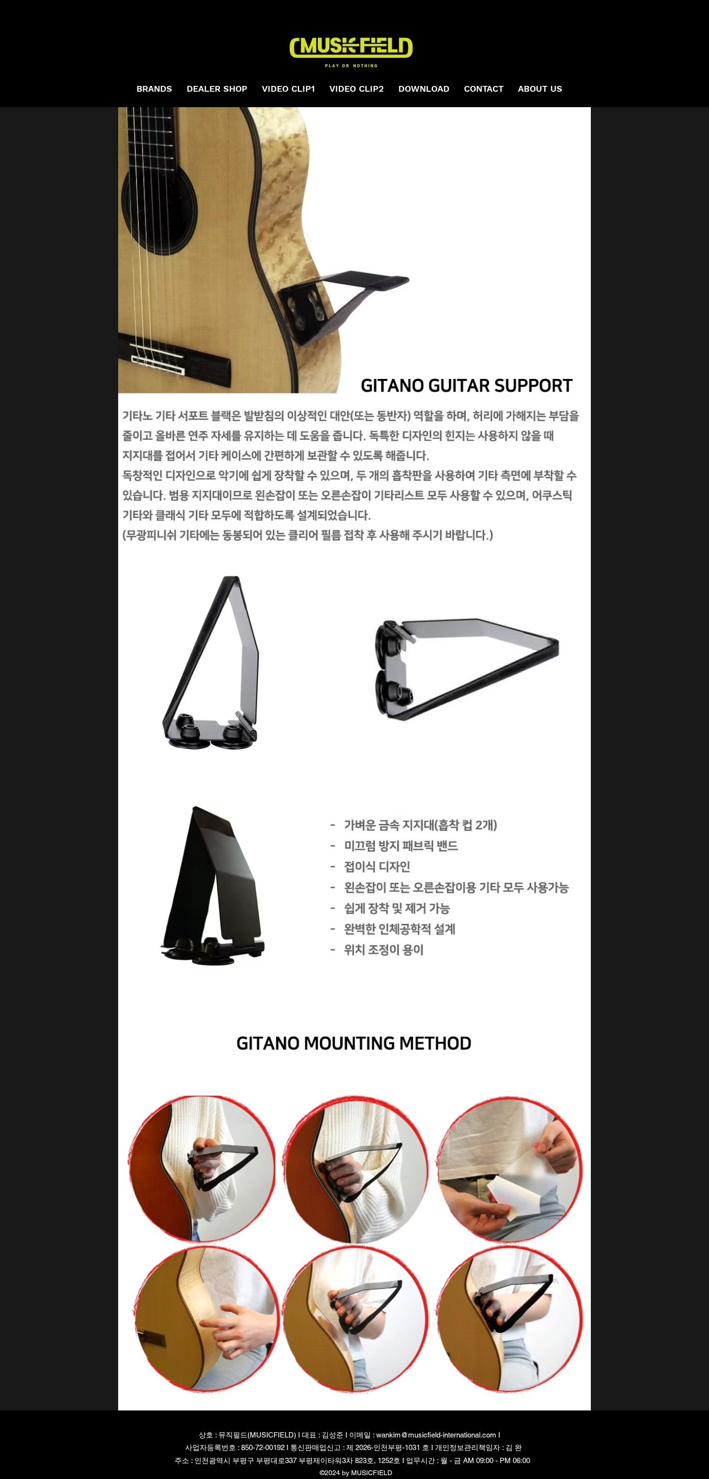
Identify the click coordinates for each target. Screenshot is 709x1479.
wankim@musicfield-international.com (436, 1435)
